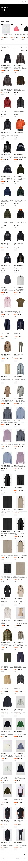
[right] (26, 47)
